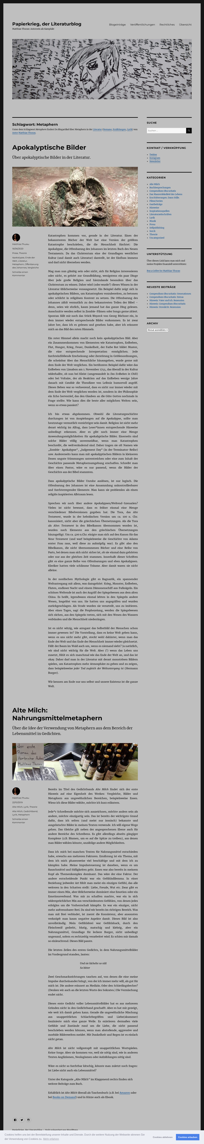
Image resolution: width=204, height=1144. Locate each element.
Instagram (154, 158)
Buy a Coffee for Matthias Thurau (163, 270)
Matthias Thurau (27, 132)
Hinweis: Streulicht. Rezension (165, 307)
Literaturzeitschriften (160, 214)
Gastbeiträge (155, 204)
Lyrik (129, 129)
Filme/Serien (156, 201)
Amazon (125, 1092)
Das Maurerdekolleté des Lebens (165, 194)
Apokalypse (18, 257)
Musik (152, 221)
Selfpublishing (156, 227)
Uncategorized (156, 237)
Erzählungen (119, 129)
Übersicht (185, 24)
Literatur (97, 129)
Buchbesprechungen (160, 187)
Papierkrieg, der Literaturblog (46, 24)
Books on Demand (64, 1097)
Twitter (153, 154)
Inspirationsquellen (159, 211)
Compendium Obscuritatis (162, 191)
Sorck (152, 231)
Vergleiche (33, 267)
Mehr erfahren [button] (51, 1139)
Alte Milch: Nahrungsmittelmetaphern (57, 714)
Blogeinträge (117, 24)
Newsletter (154, 161)
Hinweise (154, 207)
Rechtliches (167, 24)
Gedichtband (30, 811)
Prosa (15, 253)
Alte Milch (17, 807)
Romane (107, 129)
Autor (15, 132)
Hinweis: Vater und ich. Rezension (166, 300)
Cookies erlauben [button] (187, 1137)
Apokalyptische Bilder (49, 147)
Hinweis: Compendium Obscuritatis (167, 303)
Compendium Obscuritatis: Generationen (170, 293)
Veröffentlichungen (142, 24)
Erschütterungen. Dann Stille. (164, 197)
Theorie (23, 253)
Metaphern (18, 264)
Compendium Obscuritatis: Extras (166, 297)
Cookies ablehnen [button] (163, 1137)
